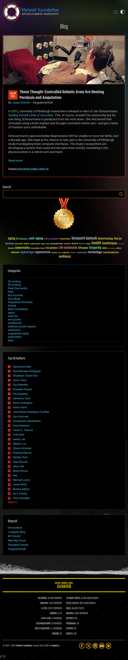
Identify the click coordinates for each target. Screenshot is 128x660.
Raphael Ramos (22, 452)
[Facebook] (81, 646)
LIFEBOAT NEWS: (73, 598)
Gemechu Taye (21, 398)
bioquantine (65, 238)
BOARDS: (70, 613)
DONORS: (53, 613)
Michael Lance (21, 480)
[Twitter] (88, 646)
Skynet (12, 305)
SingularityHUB (17, 549)
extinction (67, 244)
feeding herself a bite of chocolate (30, 115)
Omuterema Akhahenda (27, 421)
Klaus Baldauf (21, 425)
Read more (15, 160)
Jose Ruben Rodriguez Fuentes (31, 411)
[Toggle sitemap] (116, 12)
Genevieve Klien (22, 366)
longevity (95, 248)
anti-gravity (14, 319)
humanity (121, 244)
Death (47, 244)
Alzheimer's (23, 239)
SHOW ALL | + (13, 502)
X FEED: (44, 608)
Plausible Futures (18, 544)
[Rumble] (108, 646)
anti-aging (36, 239)
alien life (13, 316)
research (54, 253)
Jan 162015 (13, 95)
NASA (104, 248)
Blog (64, 27)
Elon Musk (14, 298)
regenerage (27, 252)
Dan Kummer (20, 416)
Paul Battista (20, 393)
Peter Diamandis (17, 288)
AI (17, 239)
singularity (66, 253)
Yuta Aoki (18, 434)
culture (43, 244)
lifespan (83, 248)
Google (88, 244)
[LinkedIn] (95, 646)
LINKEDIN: (44, 603)
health (96, 243)
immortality (22, 248)
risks (59, 253)
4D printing (14, 284)
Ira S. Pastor (20, 493)
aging (11, 239)
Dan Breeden (20, 384)
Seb (18, 169)
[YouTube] (101, 646)
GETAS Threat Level (64, 585)
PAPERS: (70, 628)
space (73, 252)
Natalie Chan (20, 457)
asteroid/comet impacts (22, 326)
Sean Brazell (20, 462)
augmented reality (18, 333)
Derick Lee (19, 439)
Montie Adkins (21, 489)
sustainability (82, 253)
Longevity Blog (16, 532)
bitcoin (118, 239)
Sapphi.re (55, 646)
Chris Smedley (21, 498)
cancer (26, 244)
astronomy (14, 330)
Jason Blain (20, 484)
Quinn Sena (19, 380)
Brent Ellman (20, 471)
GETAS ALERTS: (72, 603)
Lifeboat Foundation (24, 646)
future (75, 243)
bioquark (78, 238)
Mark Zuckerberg (18, 309)
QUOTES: (69, 634)
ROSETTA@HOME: (42, 628)
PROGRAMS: (71, 623)
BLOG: (68, 608)
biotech (91, 238)
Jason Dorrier (21, 102)
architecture (15, 323)
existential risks (56, 244)
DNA (10, 291)
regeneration (42, 252)
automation (15, 336)
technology (95, 252)
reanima (15, 252)
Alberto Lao (19, 443)
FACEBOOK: (42, 598)
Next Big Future (17, 540)
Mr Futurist (14, 536)
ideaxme (11, 248)
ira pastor (52, 248)
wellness (65, 257)
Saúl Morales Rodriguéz (27, 371)
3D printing (14, 281)
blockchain (9, 244)
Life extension (67, 248)
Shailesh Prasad (22, 389)
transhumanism (111, 252)
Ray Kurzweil (15, 295)
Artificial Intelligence (51, 239)
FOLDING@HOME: (43, 623)
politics (119, 248)
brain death (19, 244)
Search (121, 194)
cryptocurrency (35, 244)
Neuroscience (111, 249)
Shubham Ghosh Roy (25, 375)
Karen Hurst (20, 407)
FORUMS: (56, 634)
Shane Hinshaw (22, 448)
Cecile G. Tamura (23, 430)
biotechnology (105, 239)
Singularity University (20, 302)
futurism (82, 244)
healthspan (109, 243)
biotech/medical (30, 169)
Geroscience (15, 527)
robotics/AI (43, 169)
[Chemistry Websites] (64, 214)
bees (10, 340)
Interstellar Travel (38, 248)
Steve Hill (18, 466)
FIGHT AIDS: (46, 618)
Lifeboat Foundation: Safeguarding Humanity (56, 12)
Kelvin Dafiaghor (22, 402)
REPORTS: (70, 618)
